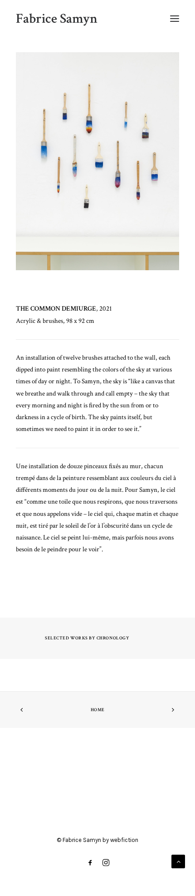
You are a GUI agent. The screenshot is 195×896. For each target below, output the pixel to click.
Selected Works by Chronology (86, 638)
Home (97, 710)
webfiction (124, 840)
